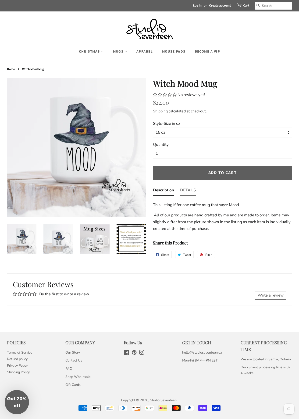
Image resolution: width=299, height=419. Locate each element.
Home (11, 69)
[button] (165, 94)
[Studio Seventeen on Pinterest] (134, 353)
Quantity (161, 144)
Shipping (160, 111)
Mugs (119, 51)
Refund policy (17, 359)
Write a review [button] (271, 295)
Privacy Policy (17, 365)
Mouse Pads (173, 51)
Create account (220, 5)
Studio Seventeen (164, 400)
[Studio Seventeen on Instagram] (141, 353)
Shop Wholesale (78, 376)
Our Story (72, 352)
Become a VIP (207, 51)
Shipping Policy (18, 372)
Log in (197, 5)
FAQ (68, 368)
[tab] (163, 191)
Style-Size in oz (166, 123)
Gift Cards (73, 384)
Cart (246, 5)
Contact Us (73, 360)
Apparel (144, 51)
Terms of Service (19, 352)
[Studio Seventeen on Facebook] (126, 353)
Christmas (90, 51)
